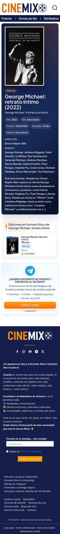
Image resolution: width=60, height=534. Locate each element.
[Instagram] (23, 352)
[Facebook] (17, 352)
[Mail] (30, 352)
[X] (43, 352)
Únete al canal (30, 305)
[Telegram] (36, 352)
